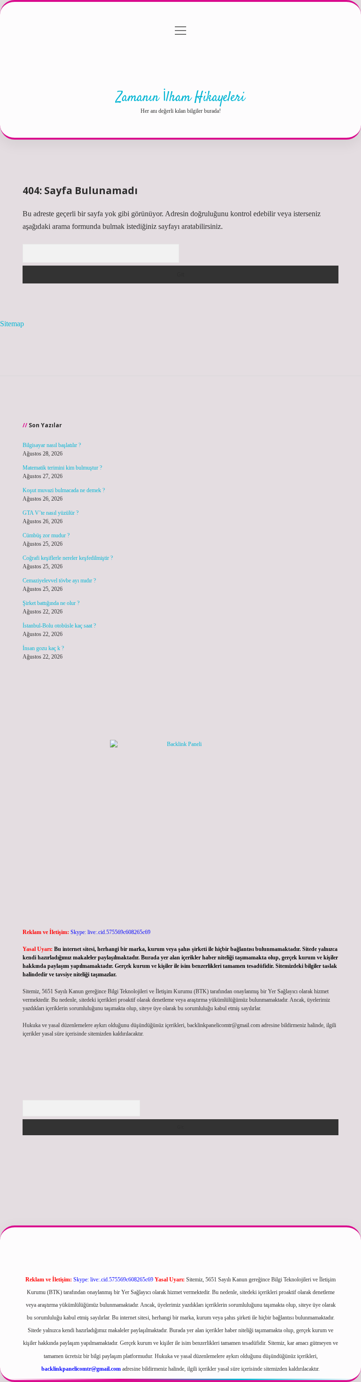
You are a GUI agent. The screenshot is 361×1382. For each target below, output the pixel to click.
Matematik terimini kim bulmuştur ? (62, 467)
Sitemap (12, 324)
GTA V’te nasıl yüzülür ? (50, 513)
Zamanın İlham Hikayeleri (180, 97)
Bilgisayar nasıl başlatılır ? (52, 445)
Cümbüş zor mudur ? (46, 535)
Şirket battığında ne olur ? (51, 603)
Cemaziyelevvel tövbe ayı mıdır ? (59, 580)
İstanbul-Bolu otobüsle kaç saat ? (59, 625)
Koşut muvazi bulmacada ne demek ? (64, 490)
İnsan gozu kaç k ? (43, 648)
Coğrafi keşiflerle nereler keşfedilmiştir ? (68, 558)
